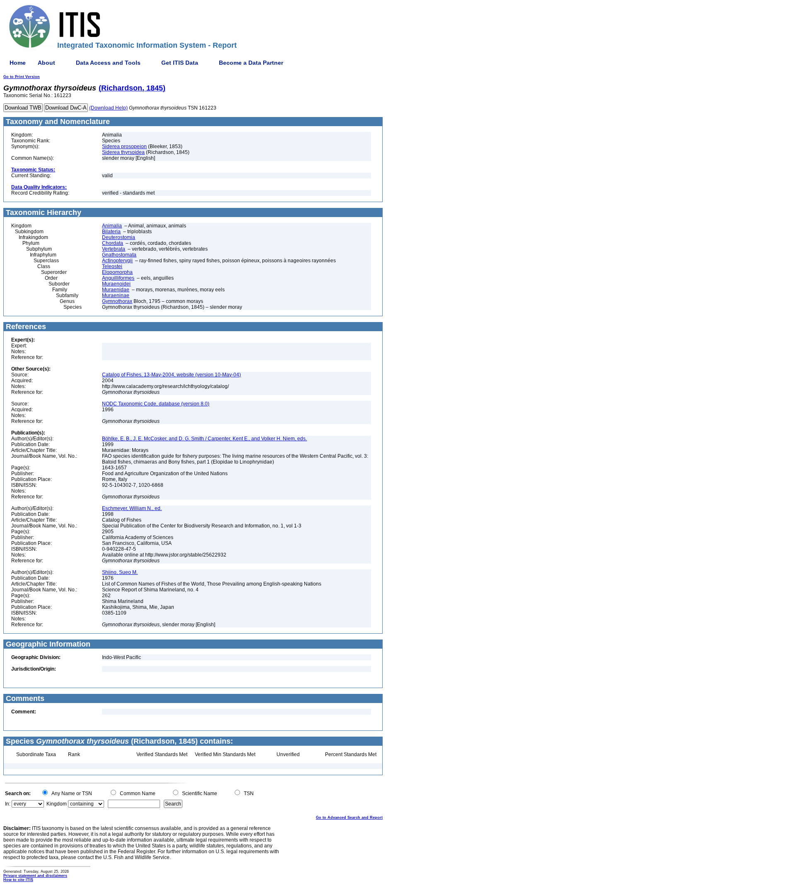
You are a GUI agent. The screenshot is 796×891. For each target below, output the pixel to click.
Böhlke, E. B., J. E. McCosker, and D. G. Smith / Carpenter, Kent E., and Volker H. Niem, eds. (204, 439)
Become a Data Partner (251, 62)
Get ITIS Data (179, 62)
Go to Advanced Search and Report (349, 817)
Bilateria (111, 231)
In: (7, 804)
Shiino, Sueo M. (120, 572)
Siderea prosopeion (124, 146)
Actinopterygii (117, 261)
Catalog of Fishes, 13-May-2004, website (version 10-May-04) (171, 375)
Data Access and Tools (108, 62)
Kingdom (56, 804)
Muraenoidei (116, 284)
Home (18, 62)
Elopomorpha (117, 272)
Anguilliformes (118, 278)
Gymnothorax (117, 301)
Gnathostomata (119, 255)
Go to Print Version (21, 77)
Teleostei (112, 266)
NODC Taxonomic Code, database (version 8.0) (155, 404)
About (46, 62)
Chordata (112, 243)
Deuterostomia (118, 237)
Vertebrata (113, 249)
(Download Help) (108, 108)
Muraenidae (115, 290)
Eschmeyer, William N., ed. (132, 508)
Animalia (112, 226)
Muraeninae (115, 295)
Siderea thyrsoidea (123, 152)
